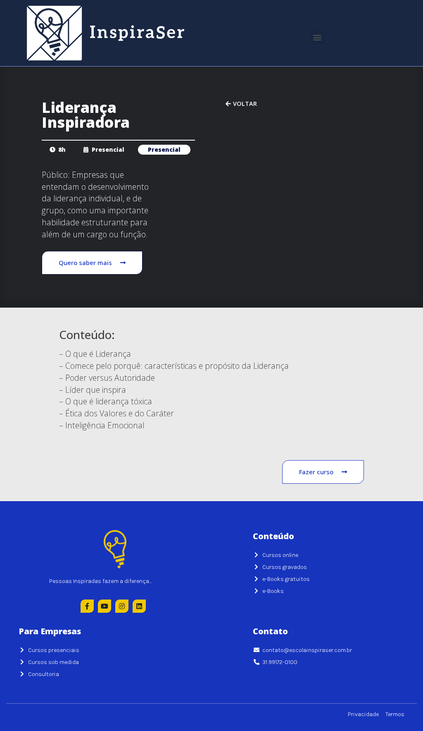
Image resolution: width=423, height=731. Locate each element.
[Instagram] (121, 606)
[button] (317, 37)
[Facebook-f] (87, 606)
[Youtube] (104, 606)
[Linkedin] (139, 606)
